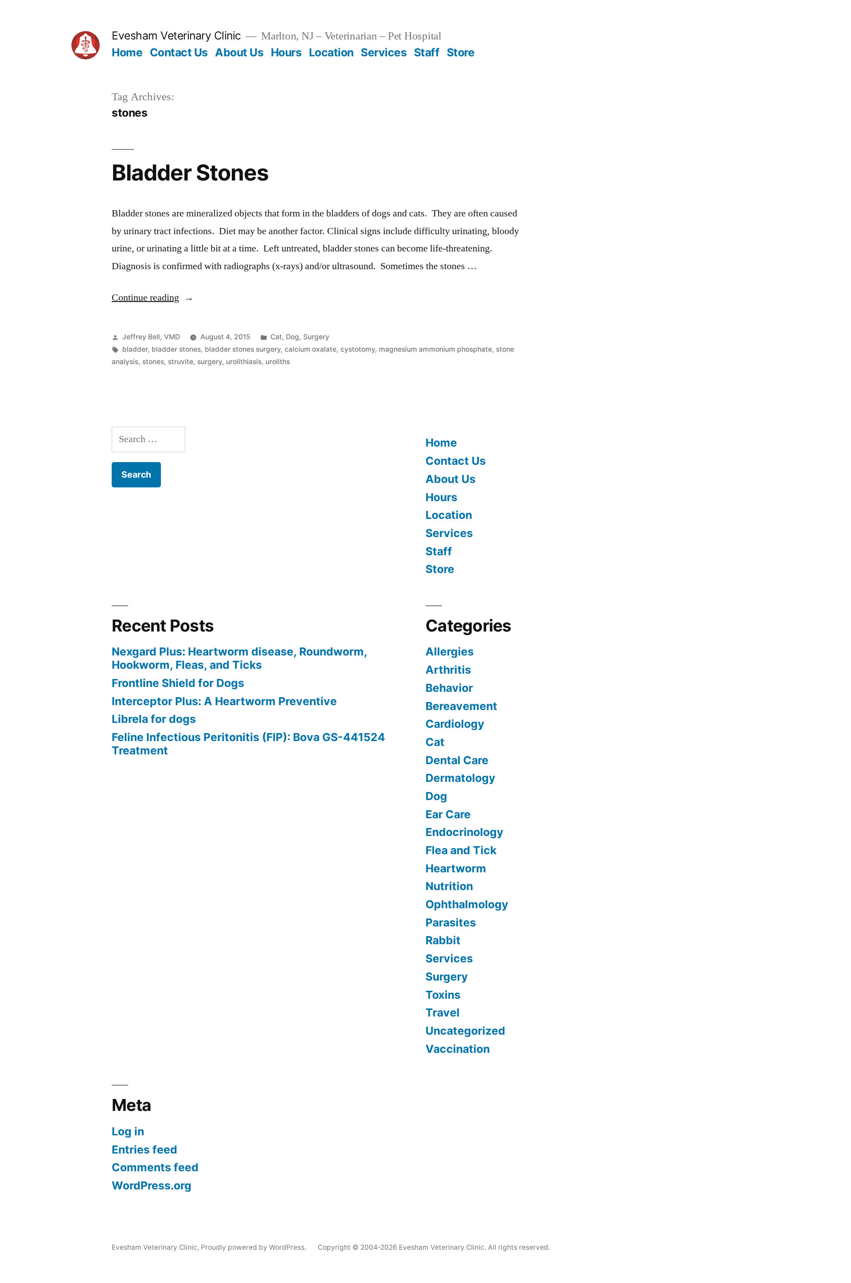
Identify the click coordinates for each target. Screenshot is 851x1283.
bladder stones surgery (243, 349)
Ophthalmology (467, 904)
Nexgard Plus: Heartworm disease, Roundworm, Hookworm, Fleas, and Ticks (239, 658)
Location (331, 52)
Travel (443, 1012)
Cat (276, 337)
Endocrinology (465, 832)
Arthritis (448, 669)
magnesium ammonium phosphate (435, 349)
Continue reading (153, 297)
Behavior (449, 687)
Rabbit (443, 940)
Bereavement (461, 706)
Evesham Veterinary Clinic (176, 35)
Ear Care (448, 814)
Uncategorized (465, 1030)
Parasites (451, 922)
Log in (128, 1131)
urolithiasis (244, 361)
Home (127, 52)
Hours (286, 52)
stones (153, 361)
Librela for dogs (154, 719)
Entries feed (144, 1149)
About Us (239, 52)
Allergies (450, 651)
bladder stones (176, 349)
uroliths (277, 361)
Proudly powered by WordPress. (254, 1247)
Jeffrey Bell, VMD (151, 337)
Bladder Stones (190, 172)
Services (383, 52)
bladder (135, 349)
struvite (180, 361)
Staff (427, 52)
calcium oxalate (310, 349)
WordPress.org (151, 1185)
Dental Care (457, 760)
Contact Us (179, 52)
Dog (292, 337)
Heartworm (456, 868)
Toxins (443, 994)
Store (461, 52)
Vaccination (458, 1048)
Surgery (316, 337)
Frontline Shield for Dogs (178, 683)
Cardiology (455, 723)
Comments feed (155, 1167)
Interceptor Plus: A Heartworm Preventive (224, 701)
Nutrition (449, 886)
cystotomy (357, 349)
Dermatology (461, 778)
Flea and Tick (461, 850)
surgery (209, 361)
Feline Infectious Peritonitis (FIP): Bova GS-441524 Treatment (248, 743)
